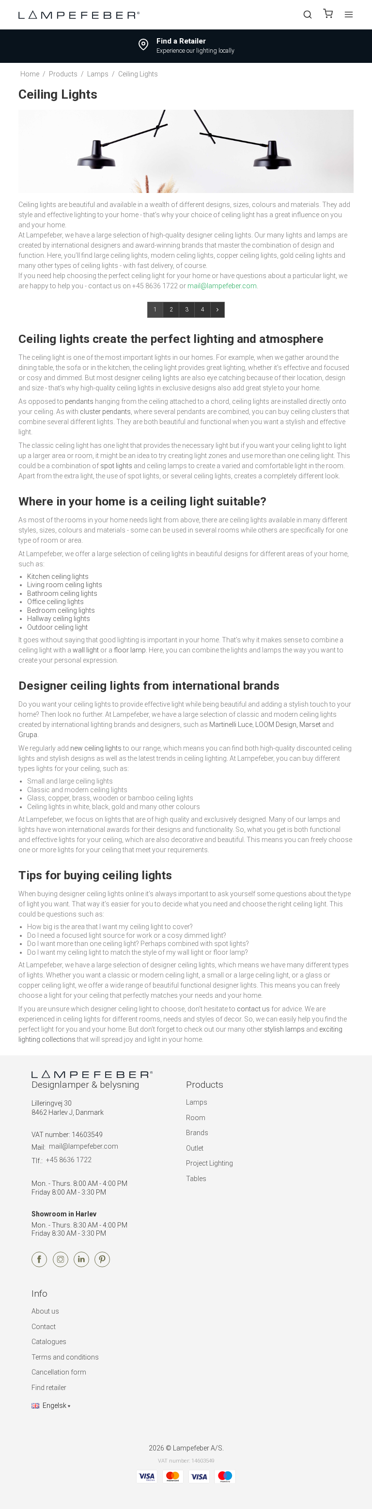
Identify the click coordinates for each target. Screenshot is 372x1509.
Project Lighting (209, 1163)
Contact (43, 1327)
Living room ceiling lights (64, 585)
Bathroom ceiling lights (62, 593)
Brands (197, 1133)
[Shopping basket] (328, 15)
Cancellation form (58, 1372)
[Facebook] (39, 1265)
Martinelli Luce (230, 724)
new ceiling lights (96, 748)
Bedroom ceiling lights (61, 610)
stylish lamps (284, 1029)
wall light (86, 650)
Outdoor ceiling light (57, 627)
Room (195, 1118)
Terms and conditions (65, 1357)
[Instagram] (60, 1265)
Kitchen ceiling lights (58, 576)
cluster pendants (105, 411)
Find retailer (48, 1387)
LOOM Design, (276, 724)
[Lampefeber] (79, 14)
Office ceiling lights (55, 602)
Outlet (194, 1148)
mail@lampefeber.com (83, 1146)
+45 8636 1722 (69, 1160)
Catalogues (48, 1342)
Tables (196, 1179)
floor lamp (130, 650)
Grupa (27, 735)
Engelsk (54, 1405)
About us (45, 1311)
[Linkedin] (81, 1265)
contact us (253, 1009)
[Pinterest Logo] (102, 1265)
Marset (310, 724)
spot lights (116, 466)
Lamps (196, 1102)
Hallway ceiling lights (58, 618)
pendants (79, 401)
